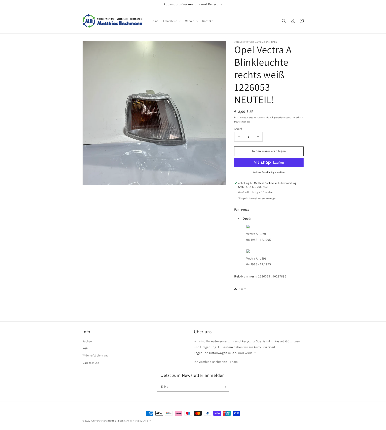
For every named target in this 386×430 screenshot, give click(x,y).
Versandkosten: (256, 117)
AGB (85, 348)
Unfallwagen (218, 353)
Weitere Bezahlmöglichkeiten (269, 172)
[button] (172, 21)
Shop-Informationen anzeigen (257, 198)
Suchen (87, 341)
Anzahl (238, 128)
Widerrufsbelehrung (95, 355)
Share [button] (242, 289)
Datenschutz (90, 363)
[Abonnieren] (224, 387)
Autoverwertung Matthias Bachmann (110, 420)
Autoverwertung (222, 341)
